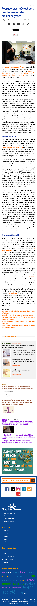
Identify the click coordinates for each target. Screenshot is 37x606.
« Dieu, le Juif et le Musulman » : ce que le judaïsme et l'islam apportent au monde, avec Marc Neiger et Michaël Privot (17, 402)
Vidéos (6, 542)
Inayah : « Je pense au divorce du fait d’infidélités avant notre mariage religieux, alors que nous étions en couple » (18, 437)
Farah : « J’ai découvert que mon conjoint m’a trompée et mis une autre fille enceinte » (17, 423)
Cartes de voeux (8, 559)
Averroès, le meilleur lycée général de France (17, 315)
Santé (5, 539)
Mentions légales (9, 521)
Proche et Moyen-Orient (11, 588)
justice (15, 580)
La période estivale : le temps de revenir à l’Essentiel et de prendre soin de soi (23, 361)
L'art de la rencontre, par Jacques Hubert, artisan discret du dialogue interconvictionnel (17, 387)
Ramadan (6, 562)
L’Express (32, 277)
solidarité (19, 593)
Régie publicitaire (9, 519)
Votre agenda (7, 551)
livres (22, 580)
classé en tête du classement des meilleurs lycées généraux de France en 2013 (18, 73)
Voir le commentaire (9, 336)
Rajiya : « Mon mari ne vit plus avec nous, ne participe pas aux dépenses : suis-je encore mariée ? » (18, 441)
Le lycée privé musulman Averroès (14, 67)
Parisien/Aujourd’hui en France (12, 148)
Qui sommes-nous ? (10, 513)
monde (30, 580)
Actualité (6, 530)
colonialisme (16, 572)
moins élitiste (12, 293)
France (31, 572)
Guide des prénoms (9, 556)
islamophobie (6, 580)
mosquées (6, 584)
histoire (5, 576)
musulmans (18, 583)
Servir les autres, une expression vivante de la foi (21, 371)
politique (30, 583)
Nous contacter (8, 516)
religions (29, 587)
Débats (6, 536)
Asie (3, 572)
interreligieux (18, 576)
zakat (25, 593)
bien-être (8, 572)
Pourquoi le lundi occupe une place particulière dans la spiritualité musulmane (18, 346)
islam (31, 576)
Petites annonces (8, 554)
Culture (6, 533)
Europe (23, 572)
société (8, 592)
